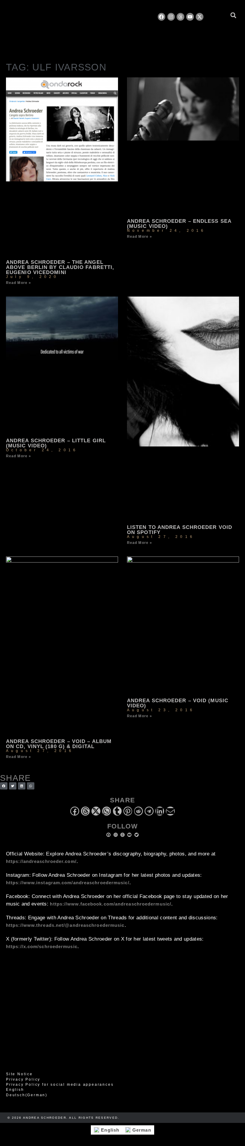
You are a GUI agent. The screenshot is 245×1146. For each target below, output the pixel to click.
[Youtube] (190, 17)
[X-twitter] (199, 17)
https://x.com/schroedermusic (41, 946)
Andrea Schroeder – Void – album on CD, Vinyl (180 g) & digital (58, 744)
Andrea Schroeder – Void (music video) (177, 703)
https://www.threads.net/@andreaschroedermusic (65, 925)
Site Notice (19, 1074)
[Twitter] (136, 835)
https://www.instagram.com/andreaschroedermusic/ (67, 882)
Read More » (18, 283)
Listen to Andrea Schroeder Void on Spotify (179, 529)
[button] (233, 15)
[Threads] (180, 17)
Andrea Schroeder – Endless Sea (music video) (179, 223)
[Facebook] (162, 17)
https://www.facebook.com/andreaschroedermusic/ (110, 903)
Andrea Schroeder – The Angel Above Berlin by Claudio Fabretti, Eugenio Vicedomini (60, 267)
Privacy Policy (23, 1079)
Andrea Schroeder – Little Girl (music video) (56, 443)
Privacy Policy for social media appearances (60, 1084)
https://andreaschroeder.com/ (41, 861)
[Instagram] (171, 17)
